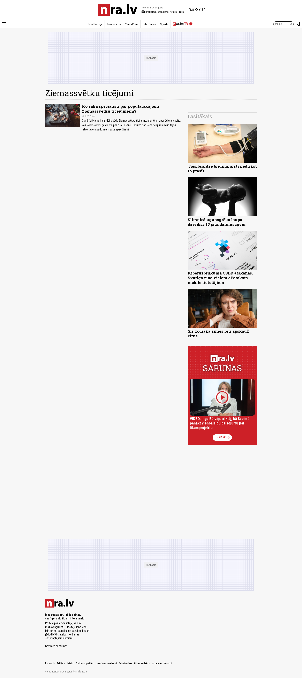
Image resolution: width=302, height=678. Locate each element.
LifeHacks (149, 24)
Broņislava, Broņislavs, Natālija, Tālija (162, 12)
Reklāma (61, 663)
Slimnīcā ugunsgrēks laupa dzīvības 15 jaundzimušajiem (217, 222)
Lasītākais (200, 116)
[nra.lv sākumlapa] (117, 10)
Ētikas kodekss (142, 663)
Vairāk (224, 437)
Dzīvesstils (114, 24)
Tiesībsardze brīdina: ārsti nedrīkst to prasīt (222, 168)
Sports (164, 24)
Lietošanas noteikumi (106, 663)
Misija (70, 663)
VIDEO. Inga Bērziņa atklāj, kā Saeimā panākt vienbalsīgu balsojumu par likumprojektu (219, 423)
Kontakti (168, 663)
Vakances (157, 663)
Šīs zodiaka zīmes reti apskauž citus (218, 333)
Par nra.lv (50, 663)
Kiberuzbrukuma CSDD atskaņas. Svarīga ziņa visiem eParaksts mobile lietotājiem (220, 277)
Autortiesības (125, 663)
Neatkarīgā (95, 24)
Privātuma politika (84, 663)
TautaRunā (131, 24)
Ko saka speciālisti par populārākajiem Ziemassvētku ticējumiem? (120, 108)
